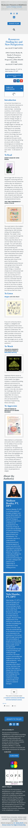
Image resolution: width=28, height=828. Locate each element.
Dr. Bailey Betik (18, 823)
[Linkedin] (17, 13)
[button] (14, 17)
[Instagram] (14, 13)
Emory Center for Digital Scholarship (14, 825)
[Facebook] (11, 13)
